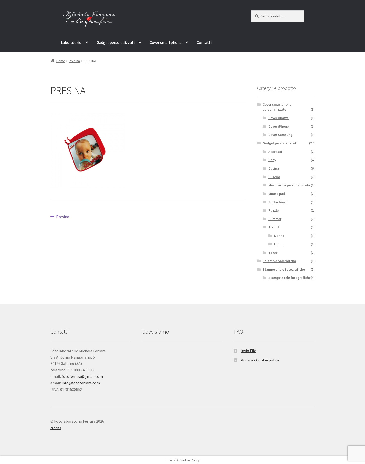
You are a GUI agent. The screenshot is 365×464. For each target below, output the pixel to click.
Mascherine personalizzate (289, 185)
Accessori (275, 151)
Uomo (278, 244)
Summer (274, 219)
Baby (272, 160)
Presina (74, 61)
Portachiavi (277, 202)
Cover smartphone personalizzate (277, 107)
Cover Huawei (278, 118)
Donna (279, 235)
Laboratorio (71, 42)
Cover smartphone (166, 42)
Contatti (204, 42)
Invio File (248, 350)
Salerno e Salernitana (279, 261)
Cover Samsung (280, 134)
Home (60, 61)
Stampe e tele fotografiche (284, 269)
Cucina (273, 168)
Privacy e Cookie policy (260, 360)
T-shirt (273, 227)
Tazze (273, 252)
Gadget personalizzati (116, 42)
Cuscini (274, 177)
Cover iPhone (278, 126)
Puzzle (273, 210)
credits (55, 428)
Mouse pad (276, 193)
